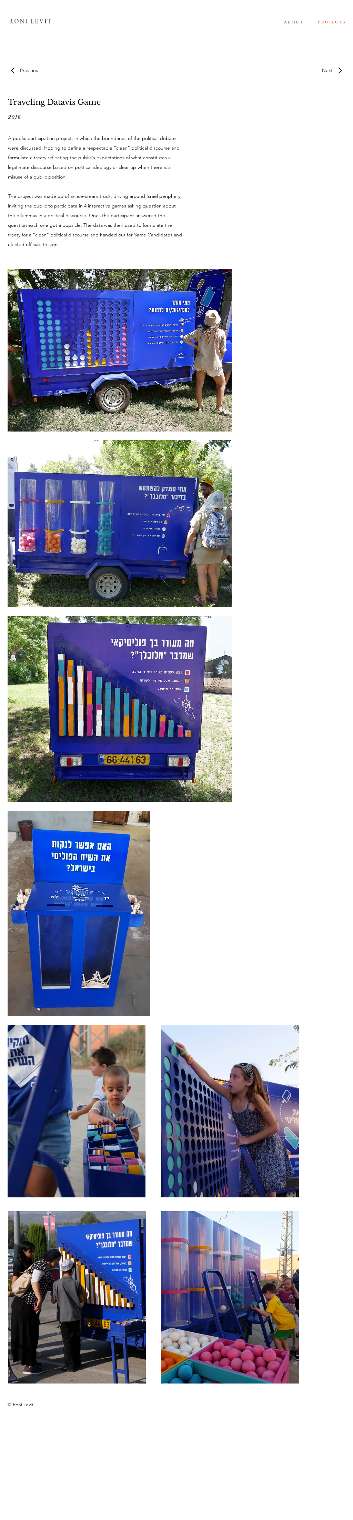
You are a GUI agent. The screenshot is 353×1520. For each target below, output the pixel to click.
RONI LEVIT (30, 21)
